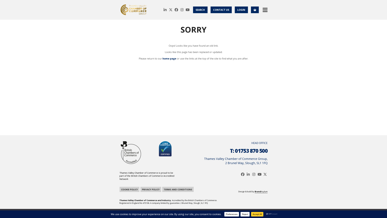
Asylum (261, 191)
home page (169, 58)
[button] (265, 10)
